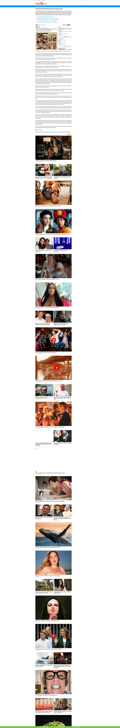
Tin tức (39, 6)
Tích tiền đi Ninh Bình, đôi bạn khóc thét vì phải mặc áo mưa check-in (48, 18)
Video (48, 6)
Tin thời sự (38, 0)
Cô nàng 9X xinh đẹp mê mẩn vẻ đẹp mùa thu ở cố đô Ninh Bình (47, 22)
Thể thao (44, 6)
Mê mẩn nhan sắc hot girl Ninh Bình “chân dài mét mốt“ (46, 16)
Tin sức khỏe (42, 0)
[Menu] (52, 6)
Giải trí (41, 6)
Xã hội (50, 6)
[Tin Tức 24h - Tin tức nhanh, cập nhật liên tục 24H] (41, 3)
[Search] (35, 0)
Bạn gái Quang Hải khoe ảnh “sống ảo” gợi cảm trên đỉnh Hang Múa (48, 19)
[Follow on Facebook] (83, 0)
